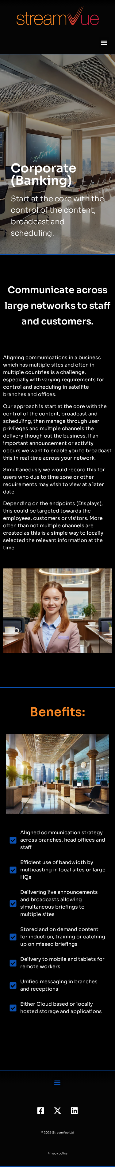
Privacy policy (57, 1153)
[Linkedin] (74, 1110)
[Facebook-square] (40, 1110)
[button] (104, 42)
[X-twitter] (57, 1110)
